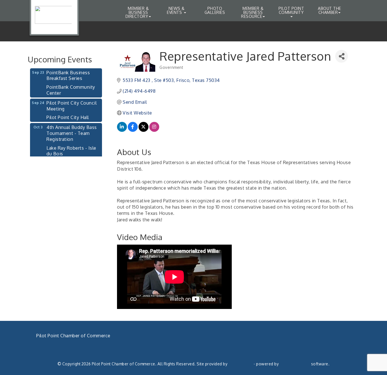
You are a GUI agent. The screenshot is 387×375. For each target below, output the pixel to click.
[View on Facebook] (133, 130)
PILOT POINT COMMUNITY (291, 10)
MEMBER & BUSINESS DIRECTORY (137, 12)
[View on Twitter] (143, 130)
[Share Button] (341, 56)
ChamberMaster (295, 363)
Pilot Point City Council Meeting (71, 103)
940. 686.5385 (57, 348)
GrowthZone (241, 363)
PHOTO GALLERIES (215, 10)
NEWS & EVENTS (175, 10)
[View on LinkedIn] (122, 130)
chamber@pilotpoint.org (68, 355)
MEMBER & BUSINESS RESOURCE (252, 12)
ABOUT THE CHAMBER (329, 10)
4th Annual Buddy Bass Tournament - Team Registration (71, 130)
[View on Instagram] (154, 130)
